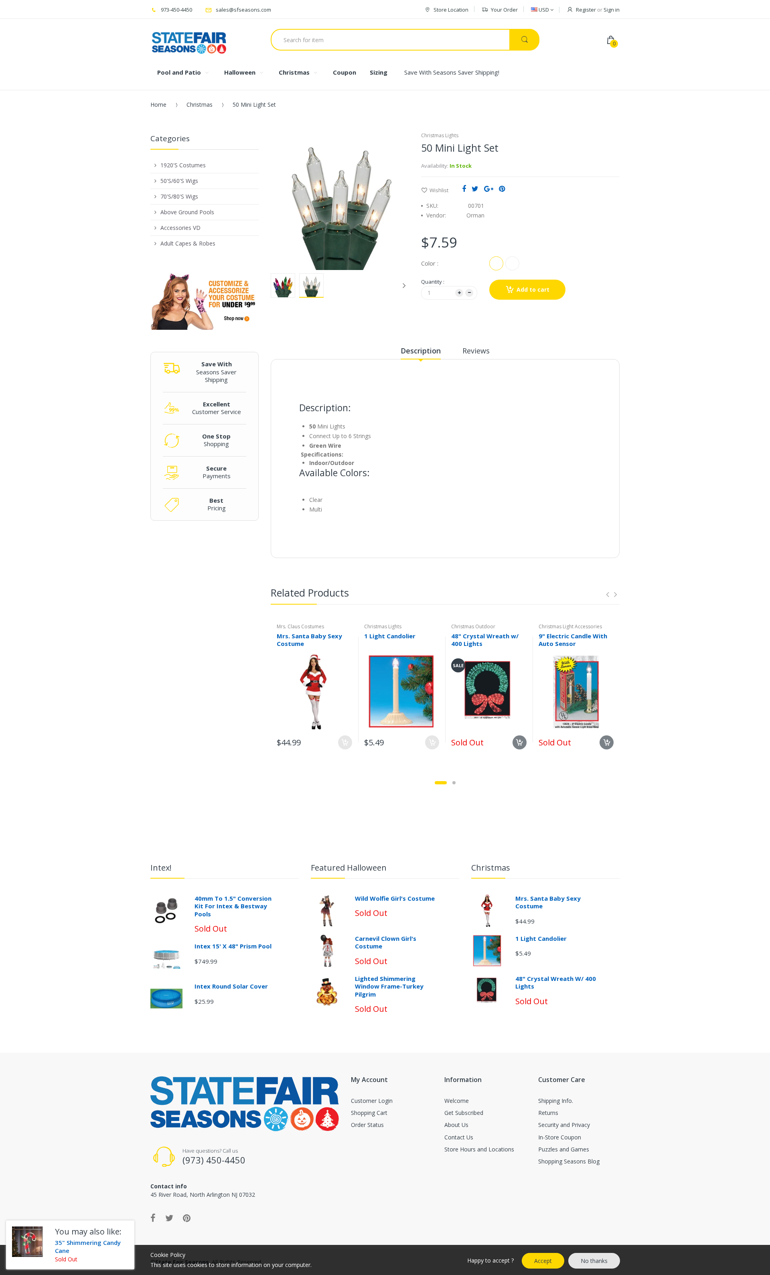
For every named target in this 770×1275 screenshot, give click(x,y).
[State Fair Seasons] (189, 40)
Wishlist (439, 190)
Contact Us (458, 1137)
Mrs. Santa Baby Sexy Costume (309, 640)
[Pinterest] (502, 188)
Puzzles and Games (563, 1149)
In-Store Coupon (559, 1137)
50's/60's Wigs (179, 181)
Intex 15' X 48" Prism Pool (233, 946)
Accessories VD (180, 227)
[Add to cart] (432, 742)
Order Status (367, 1125)
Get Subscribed (463, 1113)
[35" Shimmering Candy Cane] (27, 1241)
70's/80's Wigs (179, 196)
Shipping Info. (555, 1100)
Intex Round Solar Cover (231, 986)
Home (158, 104)
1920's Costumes (183, 165)
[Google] (488, 188)
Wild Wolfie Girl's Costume (395, 898)
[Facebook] (464, 188)
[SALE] (489, 691)
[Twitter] (475, 188)
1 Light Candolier (389, 636)
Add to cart (533, 289)
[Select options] (345, 742)
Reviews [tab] (476, 350)
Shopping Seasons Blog (569, 1161)
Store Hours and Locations (479, 1149)
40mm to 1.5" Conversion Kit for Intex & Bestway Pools (233, 906)
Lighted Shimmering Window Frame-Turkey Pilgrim (389, 986)
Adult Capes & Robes (187, 243)
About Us (456, 1125)
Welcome (456, 1100)
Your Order (504, 9)
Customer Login (372, 1100)
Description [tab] (421, 350)
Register (586, 9)
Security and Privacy (564, 1125)
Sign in (612, 9)
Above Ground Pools (187, 212)
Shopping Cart (369, 1113)
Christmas (199, 104)
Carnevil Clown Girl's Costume (385, 942)
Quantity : (432, 281)
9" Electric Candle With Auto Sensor (573, 640)
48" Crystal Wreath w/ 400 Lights (485, 640)
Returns (548, 1113)
